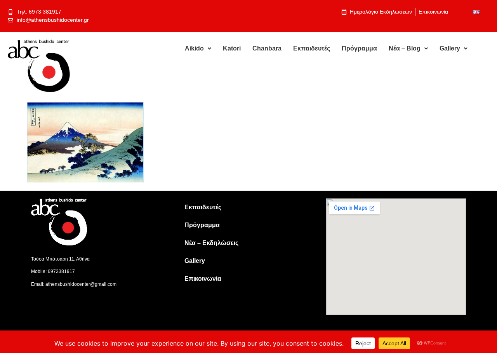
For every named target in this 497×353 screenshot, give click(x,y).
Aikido (194, 48)
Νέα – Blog (405, 48)
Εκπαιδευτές (311, 48)
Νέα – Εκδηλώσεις (211, 243)
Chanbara (267, 48)
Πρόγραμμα (359, 48)
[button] (198, 48)
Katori (232, 48)
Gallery (450, 48)
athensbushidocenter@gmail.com (80, 284)
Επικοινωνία (202, 278)
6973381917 (61, 271)
